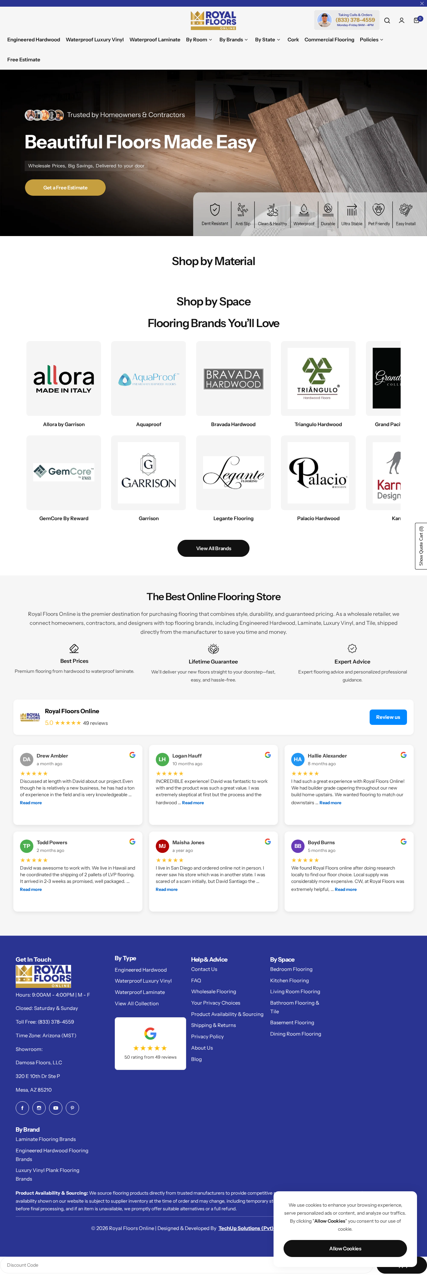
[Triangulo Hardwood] (318, 378)
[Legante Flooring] (233, 472)
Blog (196, 1059)
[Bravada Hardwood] (233, 378)
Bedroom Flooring (291, 969)
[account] (401, 20)
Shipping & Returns (213, 1025)
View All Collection (137, 1003)
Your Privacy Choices (215, 1003)
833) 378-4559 (56, 1022)
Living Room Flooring (295, 991)
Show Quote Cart (421, 546)
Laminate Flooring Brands (46, 1139)
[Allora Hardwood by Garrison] (63, 378)
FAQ (196, 980)
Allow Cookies (345, 1248)
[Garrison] (148, 472)
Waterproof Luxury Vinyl (143, 981)
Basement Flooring (292, 1022)
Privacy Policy (207, 1036)
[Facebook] (22, 1108)
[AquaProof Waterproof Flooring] (148, 378)
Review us (388, 717)
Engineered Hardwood (141, 970)
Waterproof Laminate (140, 992)
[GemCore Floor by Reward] (63, 472)
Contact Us (204, 969)
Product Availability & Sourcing (227, 1014)
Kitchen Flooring (289, 980)
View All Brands (213, 548)
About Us (202, 1048)
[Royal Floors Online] (213, 20)
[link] (318, 472)
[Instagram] (39, 1108)
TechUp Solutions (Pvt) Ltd (250, 1228)
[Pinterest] (72, 1108)
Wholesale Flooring (213, 991)
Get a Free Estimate (65, 187)
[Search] (387, 20)
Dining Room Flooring (295, 1034)
